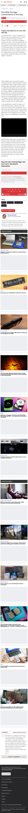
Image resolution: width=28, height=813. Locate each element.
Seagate (4, 205)
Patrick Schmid (11, 18)
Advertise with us (5, 793)
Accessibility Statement (7, 790)
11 (14, 191)
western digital (18, 202)
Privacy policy (4, 784)
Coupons (3, 799)
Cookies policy (5, 787)
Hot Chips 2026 (11, 5)
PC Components (5, 8)
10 (11, 191)
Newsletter (24, 25)
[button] (26, 2)
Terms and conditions (6, 779)
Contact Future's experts (7, 782)
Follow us (17, 25)
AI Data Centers (22, 5)
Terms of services (16, 176)
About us (3, 796)
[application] (14, 127)
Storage (11, 8)
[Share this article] (2, 26)
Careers (3, 801)
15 (19, 191)
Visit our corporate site (7, 769)
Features (4, 18)
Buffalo (3, 202)
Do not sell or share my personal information (11, 804)
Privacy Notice (18, 178)
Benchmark (10, 202)
